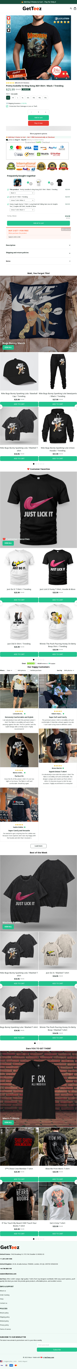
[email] (8, 1274)
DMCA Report (22, 1361)
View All (8, 347)
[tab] (33, 463)
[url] (49, 1357)
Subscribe (57, 1350)
